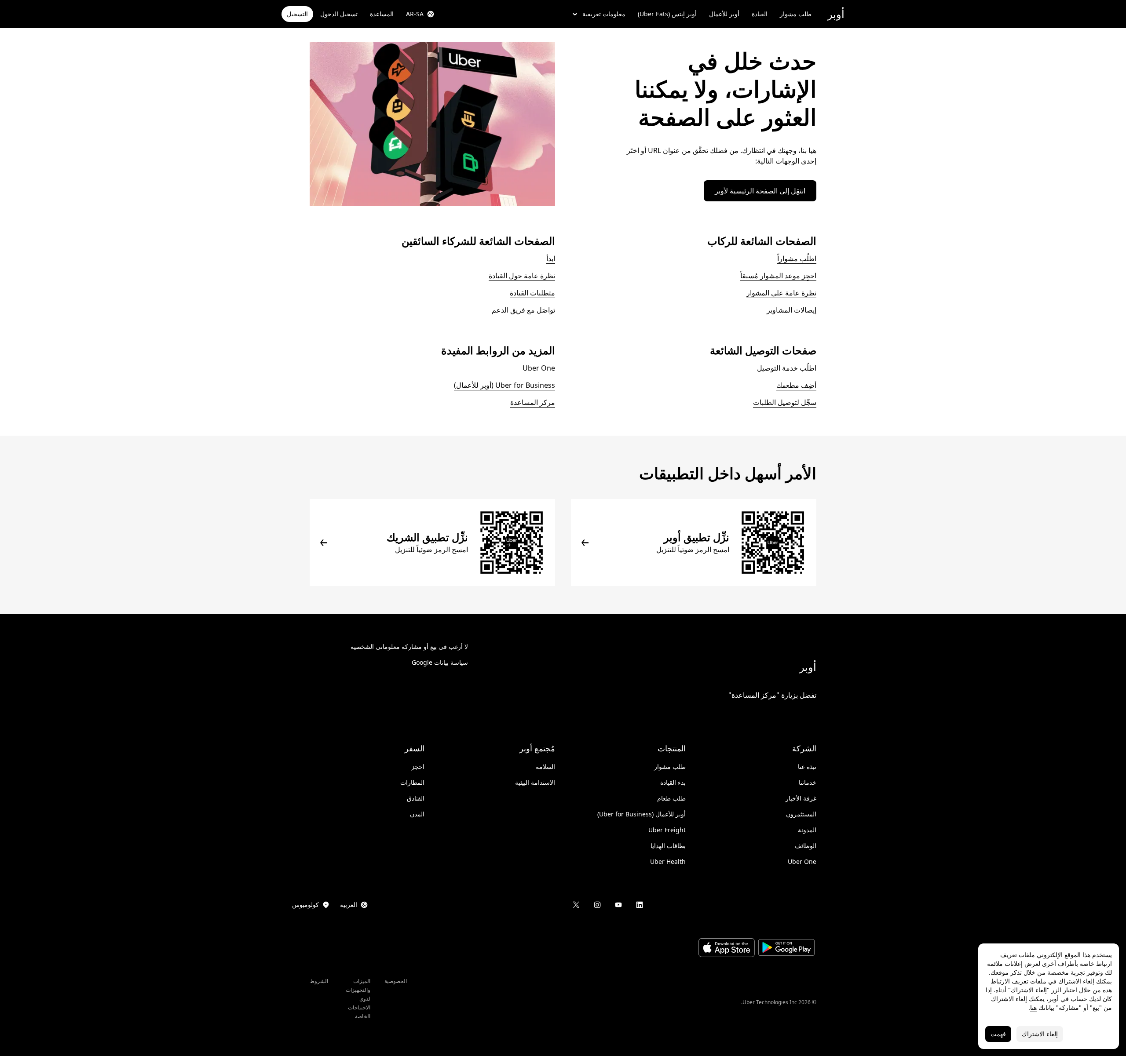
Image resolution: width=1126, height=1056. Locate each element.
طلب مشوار (796, 14)
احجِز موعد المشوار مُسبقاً (778, 275)
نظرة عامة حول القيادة (522, 275)
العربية (348, 904)
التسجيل (297, 14)
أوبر (835, 14)
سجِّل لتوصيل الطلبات (784, 402)
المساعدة (382, 14)
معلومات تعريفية (603, 14)
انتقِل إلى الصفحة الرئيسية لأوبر (760, 191)
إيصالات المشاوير (791, 310)
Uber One (539, 368)
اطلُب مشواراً (796, 258)
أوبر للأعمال (724, 14)
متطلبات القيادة (532, 293)
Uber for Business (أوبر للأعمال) (504, 385)
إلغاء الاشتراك (1040, 1034)
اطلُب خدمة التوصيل (786, 368)
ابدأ (550, 258)
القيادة (760, 14)
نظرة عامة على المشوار (781, 293)
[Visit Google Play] (786, 948)
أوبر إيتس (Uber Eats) (667, 14)
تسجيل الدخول (339, 14)
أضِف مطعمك (796, 385)
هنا (1033, 1007)
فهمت (998, 1034)
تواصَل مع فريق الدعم (523, 310)
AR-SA (415, 14)
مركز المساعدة (532, 402)
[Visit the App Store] (726, 948)
